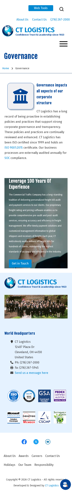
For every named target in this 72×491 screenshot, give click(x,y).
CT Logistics (52, 485)
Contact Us (39, 19)
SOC (7, 158)
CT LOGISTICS (35, 30)
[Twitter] (36, 442)
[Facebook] (24, 442)
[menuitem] (9, 456)
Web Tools (41, 8)
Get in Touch (20, 263)
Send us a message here (31, 373)
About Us (22, 19)
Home (5, 68)
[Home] (7, 30)
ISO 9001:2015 (13, 147)
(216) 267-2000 (60, 19)
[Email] (48, 442)
